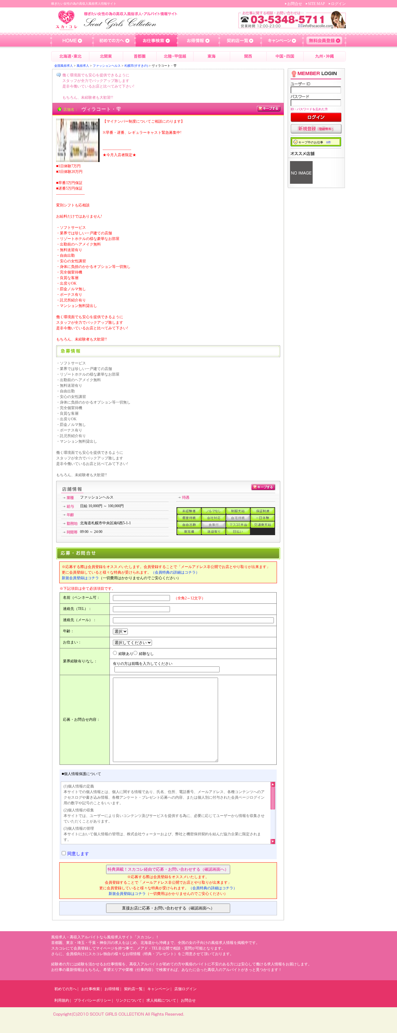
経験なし (146, 654)
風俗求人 (83, 65)
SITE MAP (316, 4)
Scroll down (272, 840)
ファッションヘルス (107, 65)
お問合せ (294, 4)
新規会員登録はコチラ (80, 578)
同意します (78, 853)
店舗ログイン (185, 989)
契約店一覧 (133, 989)
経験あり (125, 654)
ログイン (338, 4)
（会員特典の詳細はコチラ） (175, 572)
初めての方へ (65, 989)
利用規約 (61, 1000)
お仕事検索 (90, 989)
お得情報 (112, 989)
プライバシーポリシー (92, 1000)
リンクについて (129, 1000)
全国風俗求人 (63, 65)
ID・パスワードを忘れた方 (309, 109)
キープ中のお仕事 (314, 142)
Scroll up (272, 785)
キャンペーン (158, 989)
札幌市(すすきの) (136, 65)
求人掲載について (161, 1000)
